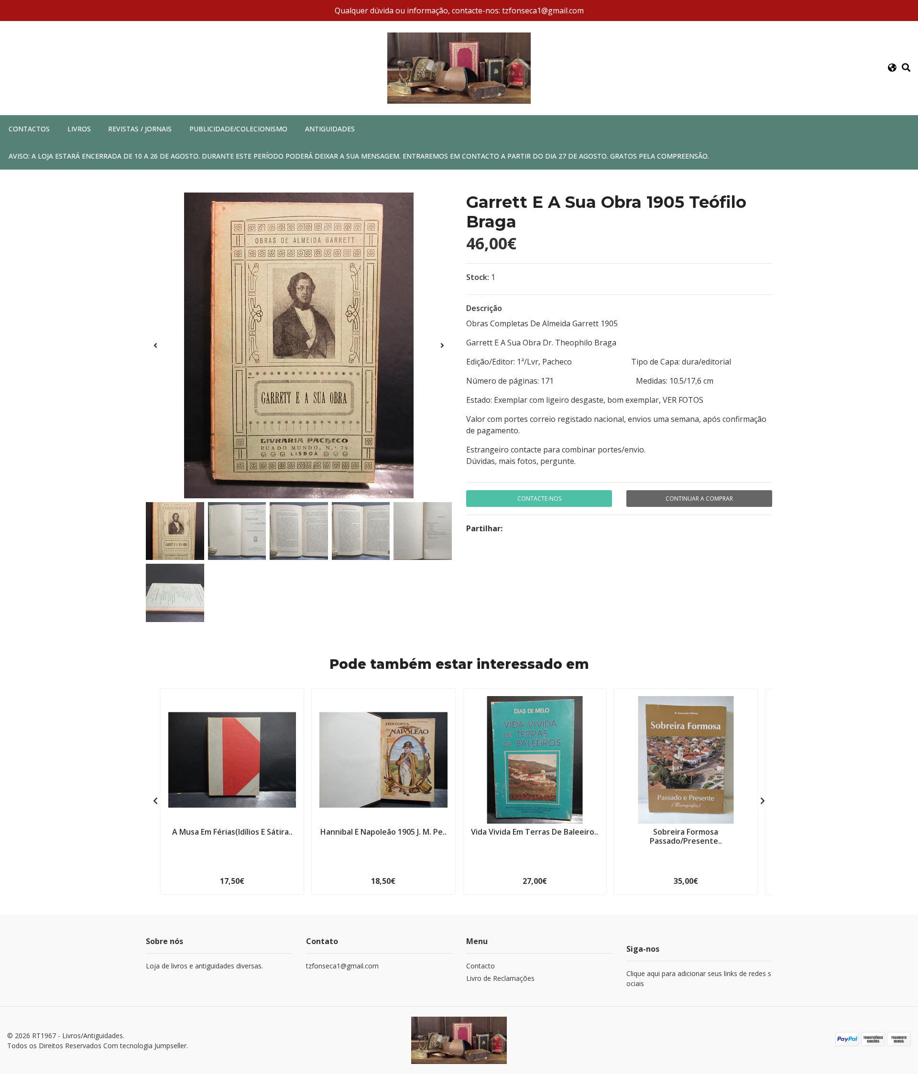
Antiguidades (330, 128)
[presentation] (155, 345)
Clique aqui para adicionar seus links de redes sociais (698, 978)
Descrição (484, 308)
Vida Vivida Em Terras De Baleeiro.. (534, 832)
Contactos (29, 128)
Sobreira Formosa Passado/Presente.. (686, 836)
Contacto (480, 965)
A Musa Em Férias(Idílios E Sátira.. (232, 832)
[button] (892, 68)
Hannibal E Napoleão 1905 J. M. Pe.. (383, 832)
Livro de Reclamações (500, 978)
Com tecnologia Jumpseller (144, 1045)
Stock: (477, 277)
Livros (79, 128)
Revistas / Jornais (140, 128)
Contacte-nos (539, 498)
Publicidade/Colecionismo (238, 128)
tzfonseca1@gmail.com (342, 965)
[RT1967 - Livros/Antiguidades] (459, 67)
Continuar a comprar (699, 498)
